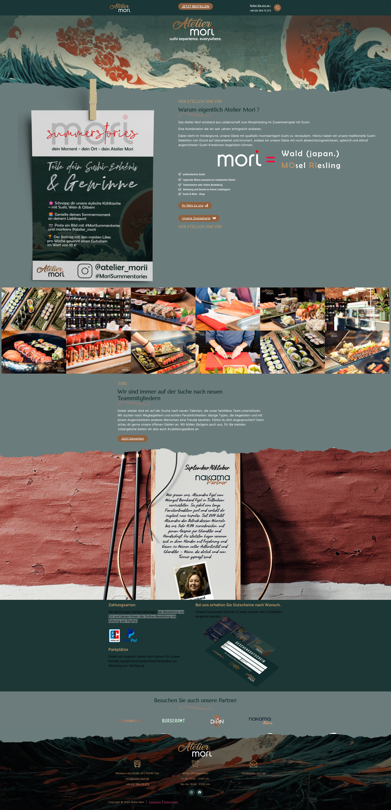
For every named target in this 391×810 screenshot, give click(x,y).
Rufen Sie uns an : (260, 5)
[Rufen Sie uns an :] (277, 7)
